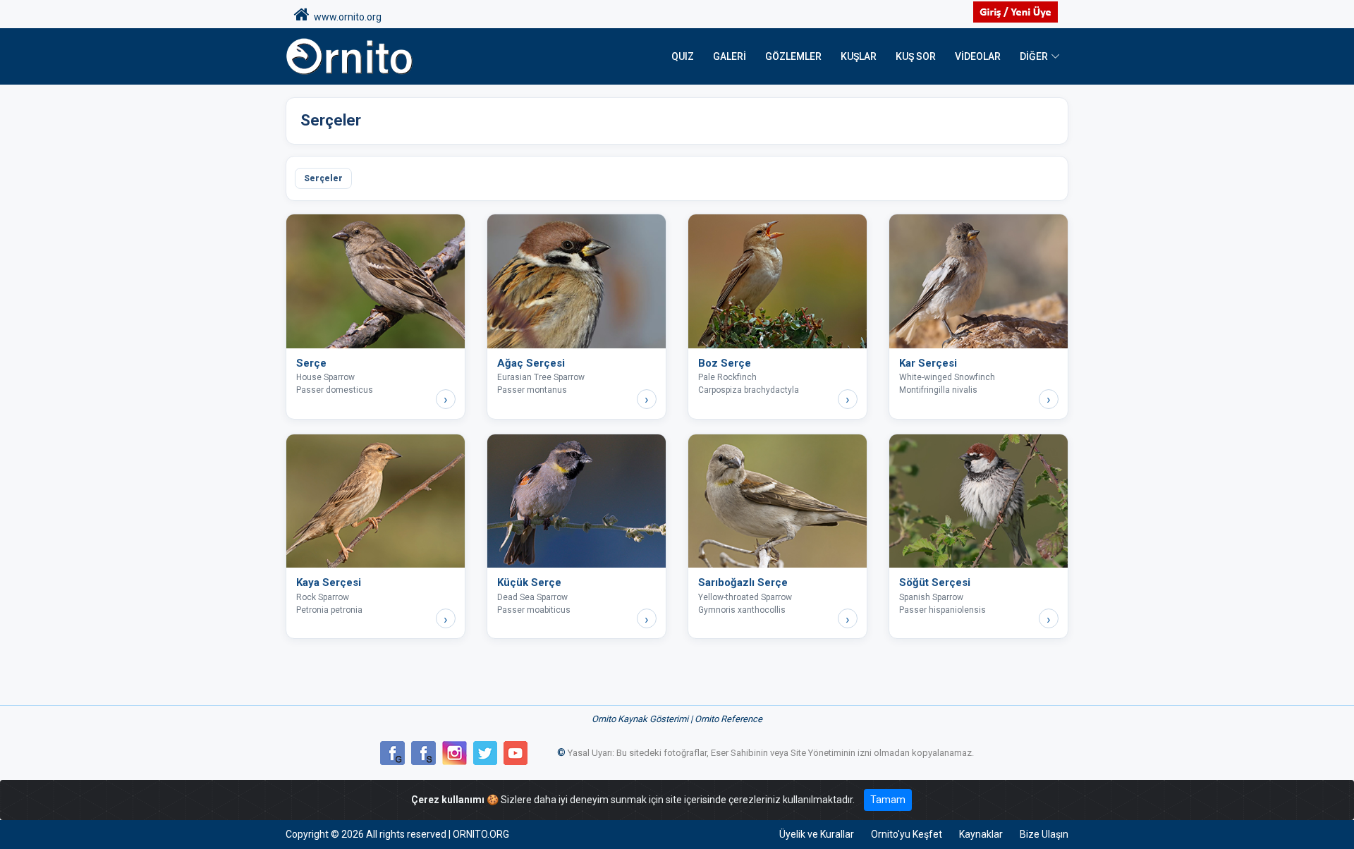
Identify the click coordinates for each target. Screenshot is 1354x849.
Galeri (729, 56)
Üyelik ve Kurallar (816, 834)
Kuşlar (859, 56)
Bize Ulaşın (1044, 834)
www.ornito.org (346, 17)
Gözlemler (793, 56)
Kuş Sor (916, 56)
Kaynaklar (981, 834)
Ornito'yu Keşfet (906, 834)
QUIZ (682, 56)
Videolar (978, 56)
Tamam (887, 799)
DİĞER (1034, 56)
